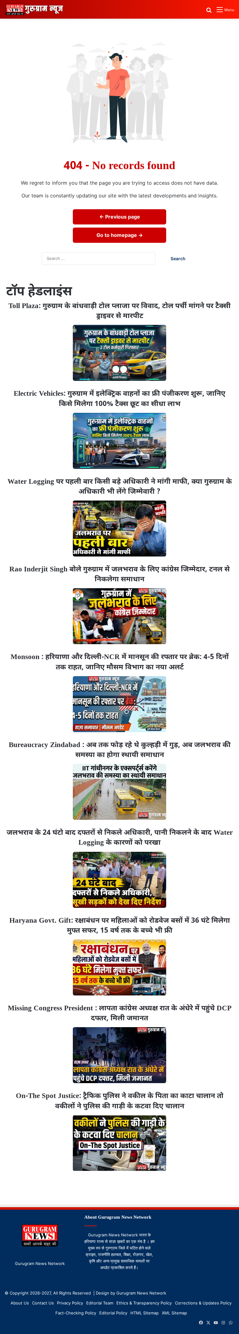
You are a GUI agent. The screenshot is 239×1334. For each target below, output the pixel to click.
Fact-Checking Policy (75, 1312)
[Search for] (209, 12)
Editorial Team (99, 1302)
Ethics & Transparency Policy (144, 1302)
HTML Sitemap (144, 1312)
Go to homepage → (119, 235)
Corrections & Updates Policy (203, 1302)
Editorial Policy (113, 1312)
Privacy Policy (70, 1302)
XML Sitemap (174, 1312)
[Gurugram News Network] (34, 9)
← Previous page (119, 217)
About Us (20, 1302)
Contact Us (43, 1302)
